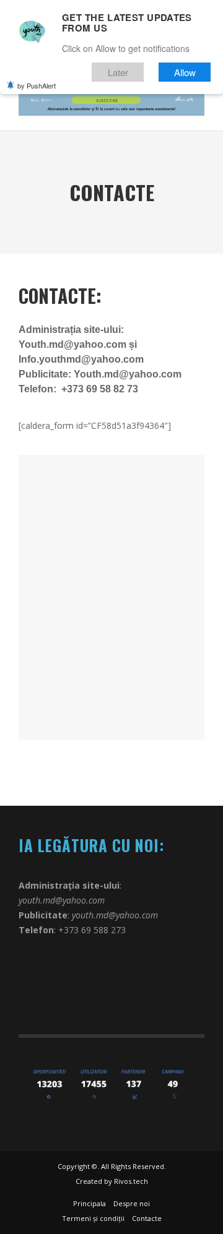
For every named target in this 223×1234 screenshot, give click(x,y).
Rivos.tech (131, 1181)
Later (118, 72)
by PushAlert (36, 85)
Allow (185, 72)
